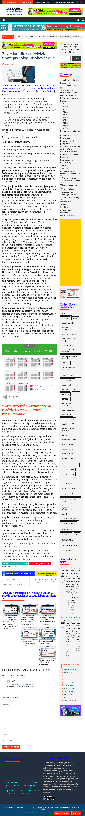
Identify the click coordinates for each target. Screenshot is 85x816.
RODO (64, 435)
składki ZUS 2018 (68, 444)
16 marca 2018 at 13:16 (23, 684)
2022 (63, 117)
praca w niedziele (11, 566)
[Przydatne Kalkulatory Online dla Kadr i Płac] (70, 298)
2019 (63, 109)
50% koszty (66, 314)
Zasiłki (63, 207)
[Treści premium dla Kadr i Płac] (70, 52)
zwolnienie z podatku (69, 545)
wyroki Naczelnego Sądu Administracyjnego (69, 501)
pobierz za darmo (68, 410)
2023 (63, 120)
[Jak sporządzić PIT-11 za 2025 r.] (78, 584)
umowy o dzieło (68, 469)
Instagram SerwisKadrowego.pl (17, 793)
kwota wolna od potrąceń (68, 351)
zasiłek (64, 514)
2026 (63, 128)
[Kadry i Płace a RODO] (73, 631)
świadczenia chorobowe (66, 551)
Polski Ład (64, 157)
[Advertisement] (70, 252)
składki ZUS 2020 (68, 454)
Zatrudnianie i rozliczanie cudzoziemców (66, 212)
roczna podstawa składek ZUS (68, 429)
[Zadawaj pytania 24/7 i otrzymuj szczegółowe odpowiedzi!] (55, 14)
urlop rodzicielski (68, 483)
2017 (63, 104)
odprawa (65, 390)
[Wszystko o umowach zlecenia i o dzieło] (68, 589)
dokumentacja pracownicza (67, 328)
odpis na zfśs (67, 385)
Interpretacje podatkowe (70, 131)
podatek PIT (66, 415)
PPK (73, 424)
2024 (63, 123)
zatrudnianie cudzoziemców (67, 529)
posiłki (64, 424)
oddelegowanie (67, 380)
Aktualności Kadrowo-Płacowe (15, 563)
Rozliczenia (65, 163)
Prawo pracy (45, 563)
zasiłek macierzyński (69, 519)
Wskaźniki (64, 201)
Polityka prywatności (62, 813)
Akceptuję (76, 813)
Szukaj (76, 58)
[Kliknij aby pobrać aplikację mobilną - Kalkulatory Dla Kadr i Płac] (70, 715)
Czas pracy (33, 563)
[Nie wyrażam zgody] (82, 810)
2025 (63, 125)
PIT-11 (76, 390)
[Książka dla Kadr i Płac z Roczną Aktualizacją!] (42, 30)
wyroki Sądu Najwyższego (67, 508)
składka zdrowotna (69, 440)
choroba (65, 318)
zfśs (76, 534)
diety (75, 318)
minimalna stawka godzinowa (68, 368)
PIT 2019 (65, 394)
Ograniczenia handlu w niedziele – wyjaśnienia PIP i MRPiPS (44, 580)
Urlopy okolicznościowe (70, 173)
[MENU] (82, 19)
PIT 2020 (65, 399)
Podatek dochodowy (69, 154)
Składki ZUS (65, 165)
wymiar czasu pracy (69, 488)
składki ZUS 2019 (68, 449)
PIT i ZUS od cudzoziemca (67, 404)
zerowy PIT (66, 534)
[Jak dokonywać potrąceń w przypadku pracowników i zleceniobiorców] (73, 603)
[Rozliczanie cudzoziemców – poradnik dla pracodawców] (68, 647)
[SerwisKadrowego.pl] (4, 20)
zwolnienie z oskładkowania (67, 540)
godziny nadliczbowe (69, 334)
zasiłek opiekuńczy (69, 523)
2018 (63, 106)
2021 (63, 114)
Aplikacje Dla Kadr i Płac (70, 86)
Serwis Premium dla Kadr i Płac (20, 782)
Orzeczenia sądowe (68, 152)
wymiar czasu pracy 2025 (69, 494)
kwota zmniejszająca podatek (69, 357)
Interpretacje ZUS (67, 135)
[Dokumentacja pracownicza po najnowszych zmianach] (78, 644)
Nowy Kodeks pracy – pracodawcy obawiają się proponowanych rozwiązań (12, 581)
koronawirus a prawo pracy (69, 340)
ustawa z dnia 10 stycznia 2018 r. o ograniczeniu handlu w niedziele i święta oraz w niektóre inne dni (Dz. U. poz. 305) (29, 88)
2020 (63, 112)
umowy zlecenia (68, 474)
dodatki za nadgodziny (70, 323)
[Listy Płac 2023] (63, 623)
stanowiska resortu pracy (69, 459)
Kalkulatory (65, 138)
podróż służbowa (68, 419)
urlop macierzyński (69, 479)
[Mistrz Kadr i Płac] (63, 576)
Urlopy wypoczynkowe (69, 185)
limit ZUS (65, 363)
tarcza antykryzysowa (70, 465)
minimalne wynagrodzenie (67, 375)
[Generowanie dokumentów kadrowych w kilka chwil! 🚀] (29, 575)
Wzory (63, 204)
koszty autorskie (68, 345)
